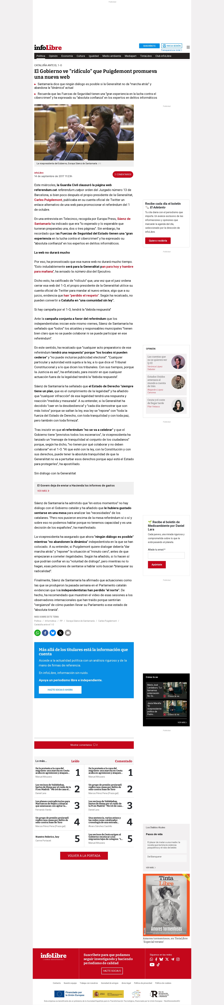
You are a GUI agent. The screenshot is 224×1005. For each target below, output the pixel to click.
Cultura (81, 55)
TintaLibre (146, 55)
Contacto (57, 983)
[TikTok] (158, 964)
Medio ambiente (112, 55)
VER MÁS (182, 722)
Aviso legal (126, 983)
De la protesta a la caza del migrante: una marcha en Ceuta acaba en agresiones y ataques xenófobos (52, 772)
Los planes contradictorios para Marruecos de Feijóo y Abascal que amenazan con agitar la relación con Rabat (53, 805)
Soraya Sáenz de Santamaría (80, 621)
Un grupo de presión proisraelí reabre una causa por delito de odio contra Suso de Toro (52, 820)
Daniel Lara (41, 793)
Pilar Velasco (154, 406)
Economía (67, 55)
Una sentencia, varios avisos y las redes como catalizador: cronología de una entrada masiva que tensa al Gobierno (105, 821)
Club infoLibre (163, 55)
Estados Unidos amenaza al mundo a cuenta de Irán (157, 381)
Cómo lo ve (152, 677)
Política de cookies (163, 983)
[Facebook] (156, 959)
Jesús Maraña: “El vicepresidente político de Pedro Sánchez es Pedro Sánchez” (154, 709)
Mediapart (130, 55)
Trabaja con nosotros (89, 983)
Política (41, 55)
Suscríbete (149, 46)
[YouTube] (152, 964)
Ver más (150, 868)
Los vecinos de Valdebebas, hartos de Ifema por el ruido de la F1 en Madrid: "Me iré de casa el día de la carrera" (53, 788)
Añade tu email (156, 549)
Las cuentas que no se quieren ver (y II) (157, 359)
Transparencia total (171, 50)
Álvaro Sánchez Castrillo (100, 826)
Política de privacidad (143, 983)
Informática (50, 621)
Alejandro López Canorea (155, 391)
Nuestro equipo (70, 983)
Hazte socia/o (112, 970)
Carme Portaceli (43, 840)
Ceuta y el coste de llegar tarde (156, 401)
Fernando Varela (43, 810)
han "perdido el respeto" (81, 295)
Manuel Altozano (44, 777)
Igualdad (94, 55)
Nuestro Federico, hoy (47, 836)
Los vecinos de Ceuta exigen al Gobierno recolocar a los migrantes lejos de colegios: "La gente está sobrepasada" (106, 838)
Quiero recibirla (158, 240)
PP (61, 621)
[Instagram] (178, 959)
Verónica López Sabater (155, 367)
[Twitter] (167, 959)
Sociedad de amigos (109, 983)
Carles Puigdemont (48, 200)
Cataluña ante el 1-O (44, 624)
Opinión (53, 55)
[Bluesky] (161, 959)
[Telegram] (172, 959)
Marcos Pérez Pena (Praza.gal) (51, 826)
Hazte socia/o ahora (60, 689)
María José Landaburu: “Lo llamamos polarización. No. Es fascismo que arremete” (154, 690)
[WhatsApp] (151, 959)
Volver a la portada (84, 856)
